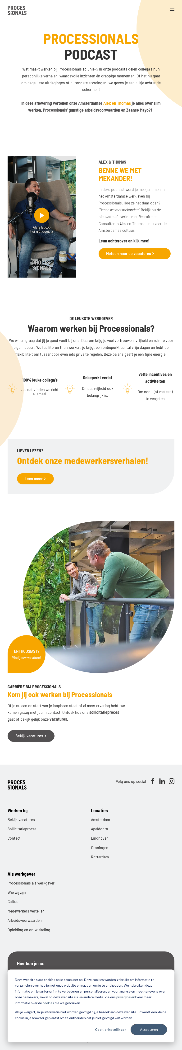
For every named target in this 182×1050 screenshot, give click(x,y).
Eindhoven (100, 838)
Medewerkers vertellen (26, 910)
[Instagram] (171, 781)
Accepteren (149, 1029)
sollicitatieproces (104, 712)
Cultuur (14, 901)
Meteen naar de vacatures (129, 253)
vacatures (58, 719)
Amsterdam (100, 819)
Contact (14, 838)
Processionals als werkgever (31, 882)
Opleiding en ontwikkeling (29, 929)
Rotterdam (100, 856)
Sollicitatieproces (22, 828)
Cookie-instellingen (110, 1029)
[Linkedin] (162, 781)
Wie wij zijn (17, 892)
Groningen (99, 847)
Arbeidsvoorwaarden (25, 920)
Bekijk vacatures (29, 735)
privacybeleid (126, 997)
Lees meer (34, 478)
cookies (48, 1003)
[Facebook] (152, 781)
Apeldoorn (99, 828)
